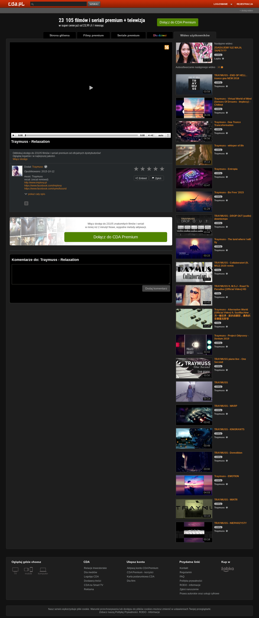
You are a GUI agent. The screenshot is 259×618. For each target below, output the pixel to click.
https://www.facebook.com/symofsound (45, 188)
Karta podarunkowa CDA (140, 576)
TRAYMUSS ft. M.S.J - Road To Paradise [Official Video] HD (231, 288)
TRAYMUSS (221, 382)
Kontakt (184, 568)
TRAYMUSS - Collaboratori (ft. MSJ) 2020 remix (231, 264)
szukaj (94, 4)
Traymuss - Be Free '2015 (229, 192)
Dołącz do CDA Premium (115, 237)
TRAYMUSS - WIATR (226, 499)
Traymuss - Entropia (226, 169)
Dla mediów (90, 572)
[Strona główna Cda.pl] (17, 4)
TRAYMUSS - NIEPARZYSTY (230, 523)
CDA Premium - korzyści (140, 572)
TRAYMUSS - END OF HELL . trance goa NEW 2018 (230, 77)
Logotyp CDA (91, 576)
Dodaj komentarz (156, 288)
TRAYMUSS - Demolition (228, 452)
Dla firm (131, 580)
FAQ (182, 576)
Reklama (89, 589)
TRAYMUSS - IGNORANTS (229, 429)
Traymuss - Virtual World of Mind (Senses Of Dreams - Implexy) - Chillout (233, 101)
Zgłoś (158, 178)
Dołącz (178, 22)
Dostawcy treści (92, 580)
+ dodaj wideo (246, 10)
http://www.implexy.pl (35, 182)
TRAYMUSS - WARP (225, 406)
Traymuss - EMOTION (226, 476)
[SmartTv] (32, 576)
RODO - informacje (190, 585)
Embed (142, 178)
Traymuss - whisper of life (229, 145)
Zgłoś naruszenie (189, 589)
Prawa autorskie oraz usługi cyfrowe (199, 593)
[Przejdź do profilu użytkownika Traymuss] (17, 170)
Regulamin (186, 572)
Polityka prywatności (191, 580)
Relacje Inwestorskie (95, 568)
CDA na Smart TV (93, 585)
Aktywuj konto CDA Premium (142, 568)
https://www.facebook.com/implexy (43, 185)
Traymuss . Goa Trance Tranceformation (227, 124)
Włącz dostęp (20, 159)
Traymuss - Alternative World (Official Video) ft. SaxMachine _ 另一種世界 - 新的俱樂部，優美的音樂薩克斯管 (232, 314)
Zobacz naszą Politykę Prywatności (118, 612)
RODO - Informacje (149, 612)
